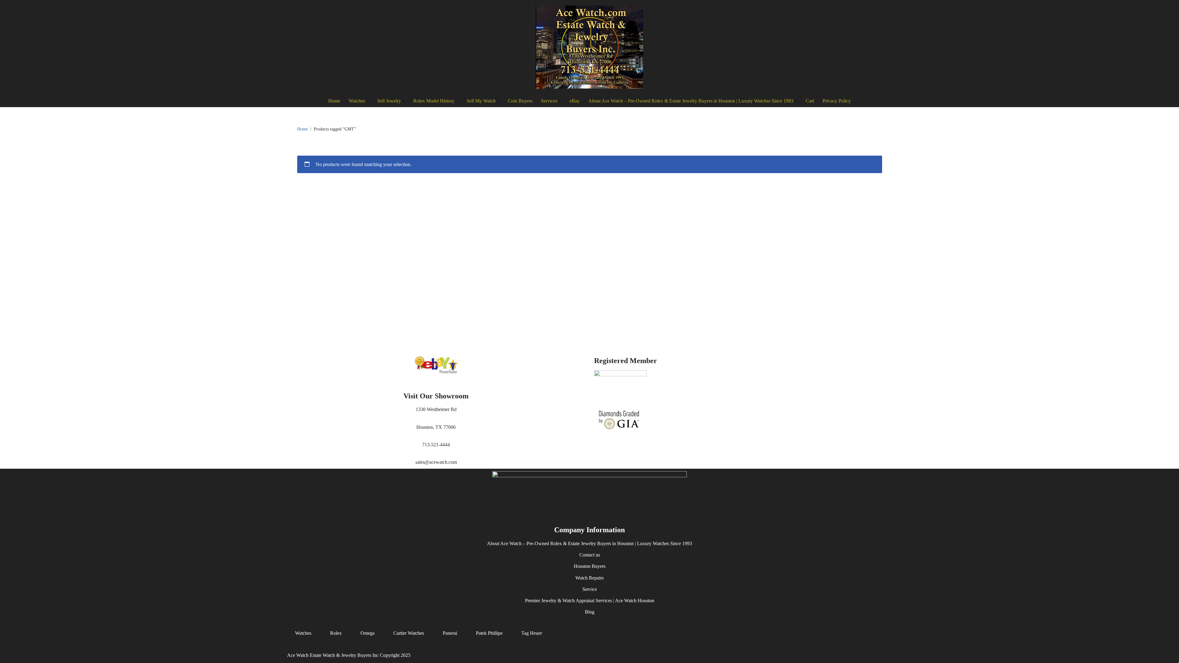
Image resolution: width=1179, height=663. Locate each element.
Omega (367, 633)
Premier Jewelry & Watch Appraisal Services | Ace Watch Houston (589, 600)
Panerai (450, 633)
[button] (368, 101)
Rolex (336, 633)
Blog (589, 612)
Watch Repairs (589, 577)
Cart (810, 100)
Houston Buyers (589, 566)
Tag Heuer (531, 633)
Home (334, 100)
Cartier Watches (408, 633)
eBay (575, 100)
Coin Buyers (520, 100)
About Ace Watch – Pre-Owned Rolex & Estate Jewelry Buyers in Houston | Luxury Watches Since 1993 (589, 543)
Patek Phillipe (489, 633)
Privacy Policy (837, 100)
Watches (303, 633)
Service (589, 589)
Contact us (589, 555)
